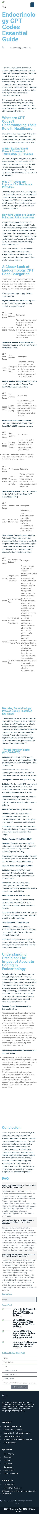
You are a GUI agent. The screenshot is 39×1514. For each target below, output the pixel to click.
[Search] (36, 1299)
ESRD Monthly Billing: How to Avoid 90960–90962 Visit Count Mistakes (25, 1344)
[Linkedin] (4, 1416)
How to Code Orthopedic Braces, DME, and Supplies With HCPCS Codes (24, 1312)
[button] (32, 4)
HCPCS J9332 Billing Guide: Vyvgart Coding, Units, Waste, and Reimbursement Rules (24, 1334)
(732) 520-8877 (13, 699)
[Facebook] (11, 1416)
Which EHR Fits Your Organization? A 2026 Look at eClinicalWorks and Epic (24, 1323)
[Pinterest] (18, 1416)
